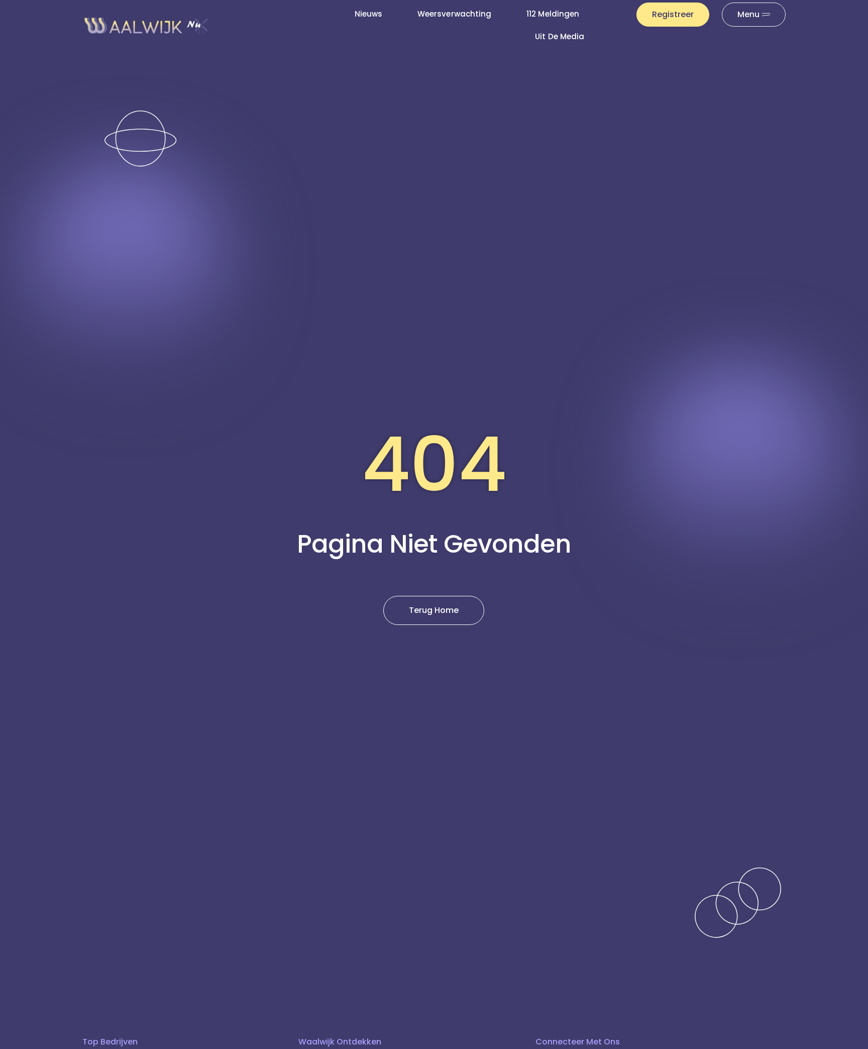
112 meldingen (552, 14)
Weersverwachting (454, 14)
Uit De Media (559, 36)
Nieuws (368, 14)
